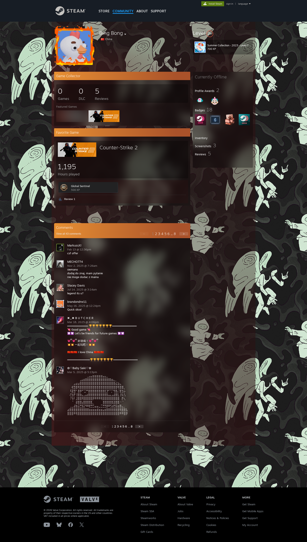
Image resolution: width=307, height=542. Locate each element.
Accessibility (214, 511)
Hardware (184, 518)
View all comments (68, 233)
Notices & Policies (217, 518)
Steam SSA (147, 511)
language (243, 3)
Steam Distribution (152, 525)
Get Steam (248, 504)
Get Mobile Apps (252, 511)
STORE (104, 11)
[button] (223, 33)
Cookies (211, 525)
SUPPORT (158, 11)
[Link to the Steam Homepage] (70, 14)
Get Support (250, 518)
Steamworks (148, 518)
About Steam (149, 504)
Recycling (184, 525)
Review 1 (69, 199)
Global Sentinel (80, 186)
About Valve (185, 504)
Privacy (210, 504)
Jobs (180, 511)
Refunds (211, 531)
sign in (229, 3)
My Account (250, 525)
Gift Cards (147, 531)
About (142, 11)
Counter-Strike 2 (119, 147)
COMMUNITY (123, 11)
